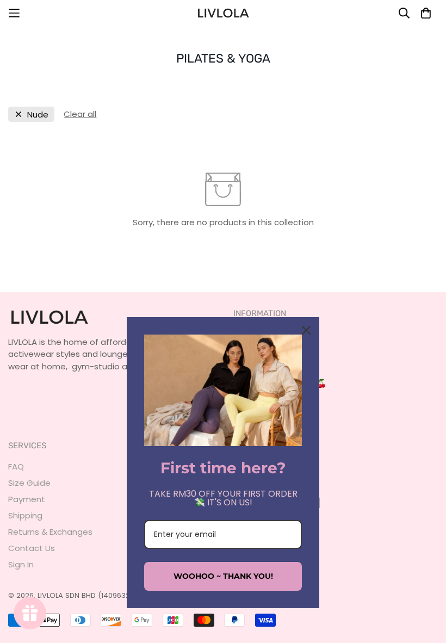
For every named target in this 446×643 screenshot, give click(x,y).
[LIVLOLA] (223, 13)
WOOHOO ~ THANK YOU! (223, 576)
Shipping (25, 515)
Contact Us (31, 548)
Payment (26, 499)
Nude (37, 114)
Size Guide (29, 483)
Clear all (80, 114)
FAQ (16, 466)
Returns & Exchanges (50, 531)
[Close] (306, 330)
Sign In (21, 564)
